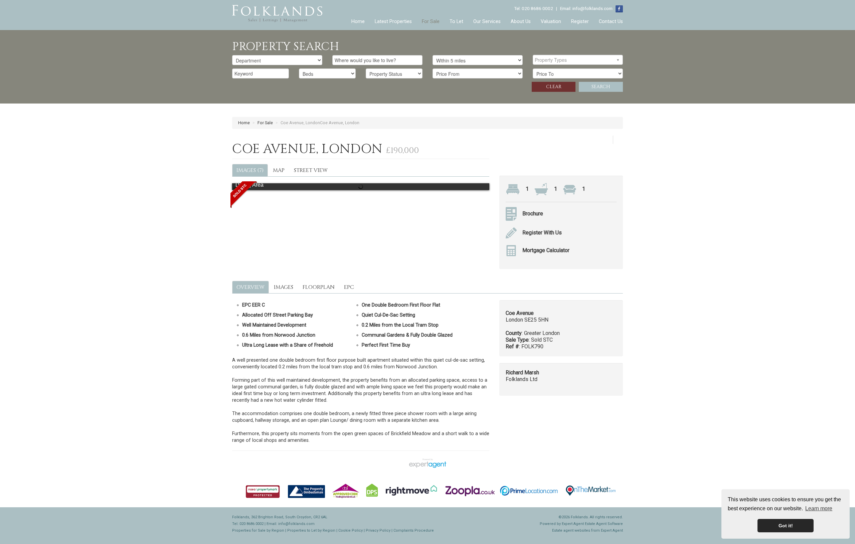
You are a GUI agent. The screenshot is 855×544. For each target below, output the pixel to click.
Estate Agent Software (604, 524)
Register (580, 21)
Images (283, 287)
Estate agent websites (571, 530)
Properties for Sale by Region (258, 530)
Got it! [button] (786, 525)
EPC (349, 287)
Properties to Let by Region (311, 530)
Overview (250, 287)
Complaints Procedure (413, 530)
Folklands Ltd (521, 379)
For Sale (431, 21)
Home (358, 21)
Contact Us (611, 21)
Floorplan (319, 287)
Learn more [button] (818, 508)
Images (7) (250, 170)
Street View (311, 170)
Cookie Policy (350, 530)
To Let (456, 21)
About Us (521, 21)
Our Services (487, 21)
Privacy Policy (378, 530)
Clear (553, 86)
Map (279, 170)
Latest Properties (393, 21)
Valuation (551, 21)
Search (600, 86)
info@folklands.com (592, 8)
